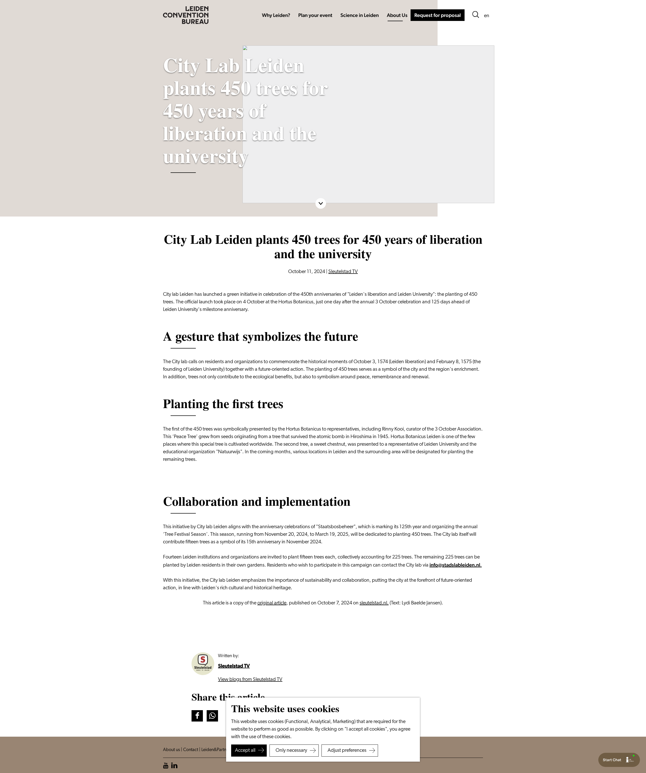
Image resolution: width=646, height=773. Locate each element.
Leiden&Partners (217, 750)
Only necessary (291, 750)
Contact (191, 750)
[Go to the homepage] (185, 15)
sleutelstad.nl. (374, 603)
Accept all (245, 750)
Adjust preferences (347, 750)
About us (172, 750)
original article (271, 603)
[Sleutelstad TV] (203, 663)
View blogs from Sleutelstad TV (250, 679)
